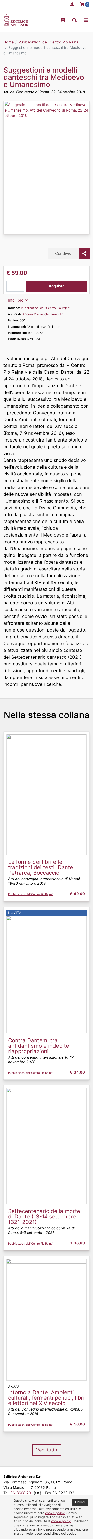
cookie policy (55, 1513)
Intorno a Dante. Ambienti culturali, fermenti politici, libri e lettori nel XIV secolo (46, 1397)
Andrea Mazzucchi (36, 314)
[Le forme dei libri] (46, 794)
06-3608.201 (21, 1493)
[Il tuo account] (70, 4)
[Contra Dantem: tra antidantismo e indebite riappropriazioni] (46, 974)
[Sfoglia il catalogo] (63, 20)
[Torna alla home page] (16, 24)
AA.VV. (13, 1386)
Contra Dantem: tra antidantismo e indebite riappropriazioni (38, 1045)
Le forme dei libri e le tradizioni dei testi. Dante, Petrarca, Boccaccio (41, 867)
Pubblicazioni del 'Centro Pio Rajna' (45, 308)
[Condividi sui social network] (84, 253)
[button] (74, 20)
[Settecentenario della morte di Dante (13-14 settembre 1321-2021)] (46, 1145)
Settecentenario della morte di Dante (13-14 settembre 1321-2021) (44, 1216)
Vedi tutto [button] (46, 1450)
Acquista (56, 286)
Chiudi (80, 1502)
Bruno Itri (56, 314)
